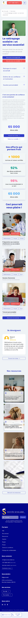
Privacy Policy (10, 521)
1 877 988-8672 (13, 3)
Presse (4, 544)
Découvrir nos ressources (14, 492)
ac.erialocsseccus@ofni (8, 559)
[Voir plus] (23, 234)
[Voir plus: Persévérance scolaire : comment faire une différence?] (22, 393)
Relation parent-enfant (15, 396)
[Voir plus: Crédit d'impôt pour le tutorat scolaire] (22, 480)
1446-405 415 (6, 565)
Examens (7, 424)
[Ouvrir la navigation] (24, 2)
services (12, 11)
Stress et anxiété (18, 424)
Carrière (4, 539)
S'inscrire (23, 517)
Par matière (6, 595)
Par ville (5, 591)
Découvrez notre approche (13, 57)
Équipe (4, 542)
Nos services (5, 533)
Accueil (6, 11)
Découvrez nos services (13, 318)
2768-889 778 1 (6, 562)
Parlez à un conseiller (13, 139)
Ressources (5, 536)
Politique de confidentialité (9, 550)
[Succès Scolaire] (14, 511)
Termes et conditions (7, 547)
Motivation (7, 396)
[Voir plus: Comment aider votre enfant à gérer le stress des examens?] (22, 422)
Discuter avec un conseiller (13, 61)
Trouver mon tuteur (13, 135)
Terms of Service (17, 521)
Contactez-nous (6, 568)
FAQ (3, 530)
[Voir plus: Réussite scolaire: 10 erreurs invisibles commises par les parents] (22, 450)
